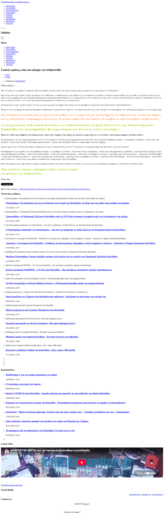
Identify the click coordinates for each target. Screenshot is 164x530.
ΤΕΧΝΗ (9, 17)
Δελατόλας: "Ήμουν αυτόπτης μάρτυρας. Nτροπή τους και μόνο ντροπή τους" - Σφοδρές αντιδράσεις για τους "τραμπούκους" (68, 412)
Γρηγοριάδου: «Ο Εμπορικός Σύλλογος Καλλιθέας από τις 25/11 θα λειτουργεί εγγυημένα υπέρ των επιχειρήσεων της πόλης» (67, 216)
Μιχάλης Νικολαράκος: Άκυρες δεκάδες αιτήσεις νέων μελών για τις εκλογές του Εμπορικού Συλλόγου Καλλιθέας (61, 256)
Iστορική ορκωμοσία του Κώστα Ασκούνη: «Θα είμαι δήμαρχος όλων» (40, 323)
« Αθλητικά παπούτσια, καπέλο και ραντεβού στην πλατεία (41, 189)
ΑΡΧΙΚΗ (11, 6)
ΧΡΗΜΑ (9, 15)
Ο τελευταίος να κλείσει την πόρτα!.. (24, 384)
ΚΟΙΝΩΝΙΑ (10, 19)
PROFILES (10, 21)
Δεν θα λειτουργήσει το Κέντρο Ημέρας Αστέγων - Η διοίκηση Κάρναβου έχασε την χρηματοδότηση (55, 283)
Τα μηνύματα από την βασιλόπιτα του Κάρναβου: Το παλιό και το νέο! (40, 430)
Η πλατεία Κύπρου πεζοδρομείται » (77, 189)
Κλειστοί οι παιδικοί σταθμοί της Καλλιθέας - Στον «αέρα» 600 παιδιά (40, 350)
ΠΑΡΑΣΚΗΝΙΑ (12, 10)
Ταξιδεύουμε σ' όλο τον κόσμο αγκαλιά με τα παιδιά (31, 374)
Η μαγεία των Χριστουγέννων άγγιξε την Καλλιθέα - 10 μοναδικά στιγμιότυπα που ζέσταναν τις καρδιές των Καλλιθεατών (66, 402)
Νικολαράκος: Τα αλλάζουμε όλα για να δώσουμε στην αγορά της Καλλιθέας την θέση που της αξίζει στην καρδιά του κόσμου (67, 203)
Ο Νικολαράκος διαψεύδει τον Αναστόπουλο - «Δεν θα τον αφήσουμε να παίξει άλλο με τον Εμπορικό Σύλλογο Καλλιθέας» (66, 229)
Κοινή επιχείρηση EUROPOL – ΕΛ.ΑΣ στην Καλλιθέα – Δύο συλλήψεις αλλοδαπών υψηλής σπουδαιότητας (59, 270)
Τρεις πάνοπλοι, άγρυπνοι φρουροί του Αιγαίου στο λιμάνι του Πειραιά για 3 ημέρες (47, 421)
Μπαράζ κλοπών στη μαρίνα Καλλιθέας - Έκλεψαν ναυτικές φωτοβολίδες (42, 336)
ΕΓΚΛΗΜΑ (10, 13)
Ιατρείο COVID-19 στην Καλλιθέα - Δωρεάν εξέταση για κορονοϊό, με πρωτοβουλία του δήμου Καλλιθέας (58, 393)
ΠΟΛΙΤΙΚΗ (10, 8)
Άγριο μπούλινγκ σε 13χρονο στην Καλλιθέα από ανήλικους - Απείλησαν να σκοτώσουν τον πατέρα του (56, 296)
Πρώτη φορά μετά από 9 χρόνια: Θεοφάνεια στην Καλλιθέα (35, 310)
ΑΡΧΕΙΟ (9, 23)
